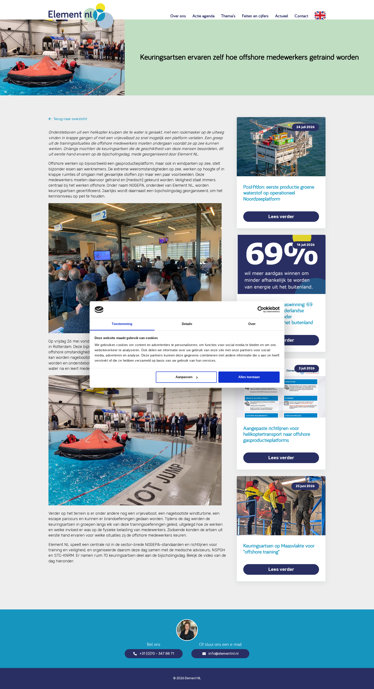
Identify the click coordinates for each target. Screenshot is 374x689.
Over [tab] (252, 324)
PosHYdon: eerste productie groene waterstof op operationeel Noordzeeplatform (278, 192)
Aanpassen (184, 377)
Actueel (281, 16)
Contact (301, 16)
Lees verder (281, 216)
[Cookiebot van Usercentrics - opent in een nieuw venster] (261, 309)
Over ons (178, 16)
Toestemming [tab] (122, 324)
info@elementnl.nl (223, 653)
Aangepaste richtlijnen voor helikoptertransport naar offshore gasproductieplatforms (276, 434)
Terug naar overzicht (69, 119)
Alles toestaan (249, 377)
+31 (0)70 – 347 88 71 (156, 653)
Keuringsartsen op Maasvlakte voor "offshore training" (278, 548)
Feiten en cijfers (255, 16)
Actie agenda (203, 16)
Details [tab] (187, 324)
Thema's (228, 16)
